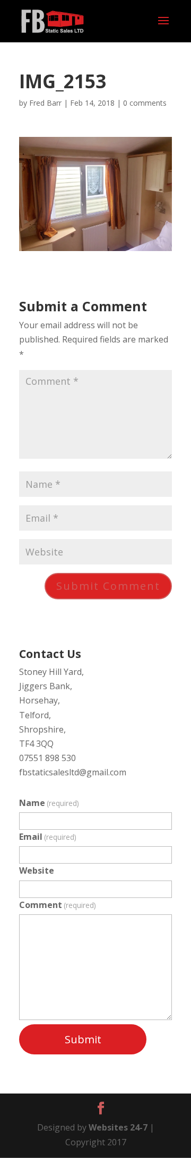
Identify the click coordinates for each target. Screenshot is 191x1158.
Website (36, 870)
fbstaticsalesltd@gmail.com (72, 772)
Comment (57, 905)
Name (49, 803)
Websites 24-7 (118, 1127)
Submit (83, 1039)
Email (47, 836)
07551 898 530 (47, 758)
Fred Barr (45, 103)
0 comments (145, 103)
